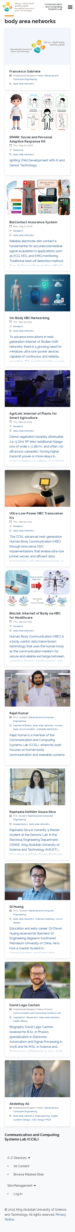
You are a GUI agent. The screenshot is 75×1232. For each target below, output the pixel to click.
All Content (21, 1166)
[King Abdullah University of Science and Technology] (18, 7)
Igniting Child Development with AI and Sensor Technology (37, 162)
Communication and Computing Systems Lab (53, 6)
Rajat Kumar (19, 713)
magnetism (19, 1017)
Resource (18, 150)
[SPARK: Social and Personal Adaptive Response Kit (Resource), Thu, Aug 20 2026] (37, 112)
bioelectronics (20, 824)
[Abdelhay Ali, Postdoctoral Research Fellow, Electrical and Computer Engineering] (37, 1078)
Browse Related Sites (28, 1174)
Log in (17, 1194)
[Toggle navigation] (70, 6)
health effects (20, 1021)
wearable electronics (47, 729)
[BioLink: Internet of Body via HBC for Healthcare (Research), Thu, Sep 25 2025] (37, 588)
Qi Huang (16, 907)
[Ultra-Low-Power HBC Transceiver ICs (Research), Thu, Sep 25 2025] (37, 488)
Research (18, 230)
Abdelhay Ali (19, 1104)
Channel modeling (44, 919)
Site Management (19, 1185)
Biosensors (32, 1017)
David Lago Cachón (24, 1005)
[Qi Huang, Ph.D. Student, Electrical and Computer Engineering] (37, 881)
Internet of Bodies (22, 725)
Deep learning (42, 1115)
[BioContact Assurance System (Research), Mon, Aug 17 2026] (37, 197)
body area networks (23, 83)
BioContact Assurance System (33, 222)
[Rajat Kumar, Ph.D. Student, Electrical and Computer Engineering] (37, 688)
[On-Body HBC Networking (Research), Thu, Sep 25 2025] (37, 292)
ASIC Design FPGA (41, 1119)
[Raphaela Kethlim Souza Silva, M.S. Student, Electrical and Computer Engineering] (37, 787)
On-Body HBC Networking (29, 318)
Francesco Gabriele (25, 71)
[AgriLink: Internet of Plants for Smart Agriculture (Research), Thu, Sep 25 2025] (37, 388)
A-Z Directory (17, 1158)
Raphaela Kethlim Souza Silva (32, 812)
